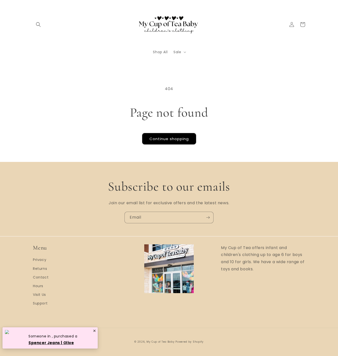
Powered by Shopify (189, 342)
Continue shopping (169, 138)
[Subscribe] (207, 217)
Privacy (39, 259)
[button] (38, 24)
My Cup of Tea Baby (160, 342)
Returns (40, 268)
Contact (40, 277)
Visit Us (39, 294)
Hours (38, 285)
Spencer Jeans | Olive (51, 342)
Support (40, 303)
